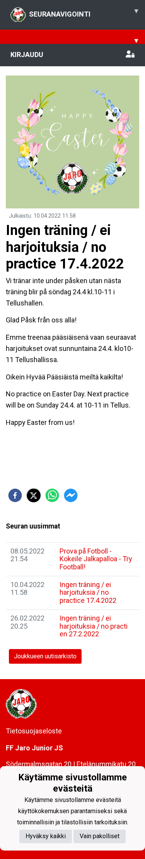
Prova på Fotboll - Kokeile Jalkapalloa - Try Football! (96, 559)
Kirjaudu (26, 54)
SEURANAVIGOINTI (83, 12)
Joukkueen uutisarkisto (45, 656)
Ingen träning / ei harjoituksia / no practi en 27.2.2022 (94, 626)
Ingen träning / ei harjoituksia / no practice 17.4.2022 (88, 592)
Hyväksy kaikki (46, 836)
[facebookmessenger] (71, 495)
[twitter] (34, 495)
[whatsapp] (52, 495)
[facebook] (15, 495)
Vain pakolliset (99, 836)
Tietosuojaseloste (34, 731)
